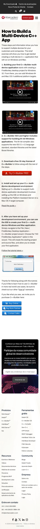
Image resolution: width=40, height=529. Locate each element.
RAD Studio (6, 414)
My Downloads (9, 4)
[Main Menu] (36, 18)
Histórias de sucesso (8, 469)
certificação (5, 490)
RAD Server (6, 427)
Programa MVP (7, 476)
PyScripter (25, 447)
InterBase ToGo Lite (28, 437)
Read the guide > (9, 206)
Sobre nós (25, 478)
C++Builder (6, 421)
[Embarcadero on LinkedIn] (23, 520)
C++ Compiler (26, 424)
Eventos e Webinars (8, 459)
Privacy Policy (26, 494)
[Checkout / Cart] (20, 11)
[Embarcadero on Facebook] (13, 520)
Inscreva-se (20, 380)
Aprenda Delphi (27, 466)
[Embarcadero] (10, 18)
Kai (3, 431)
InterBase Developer (29, 441)
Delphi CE (25, 417)
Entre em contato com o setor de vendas (29, 486)
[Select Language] (24, 11)
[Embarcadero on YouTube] (16, 520)
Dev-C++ (25, 427)
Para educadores (7, 486)
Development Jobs (8, 480)
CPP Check (25, 431)
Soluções (5, 483)
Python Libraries (27, 451)
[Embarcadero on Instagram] (27, 520)
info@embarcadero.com (10, 513)
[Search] (16, 11)
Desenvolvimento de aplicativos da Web (8, 494)
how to (21, 290)
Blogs (23, 459)
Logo (23, 497)
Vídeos (4, 463)
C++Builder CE (27, 421)
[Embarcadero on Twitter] (19, 519)
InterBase (5, 424)
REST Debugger (27, 434)
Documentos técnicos (9, 466)
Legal (23, 491)
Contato (30, 7)
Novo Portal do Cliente (16, 7)
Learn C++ (25, 469)
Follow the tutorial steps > (12, 250)
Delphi (4, 417)
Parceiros (5, 473)
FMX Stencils (26, 444)
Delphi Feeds (26, 463)
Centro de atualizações (27, 4)
